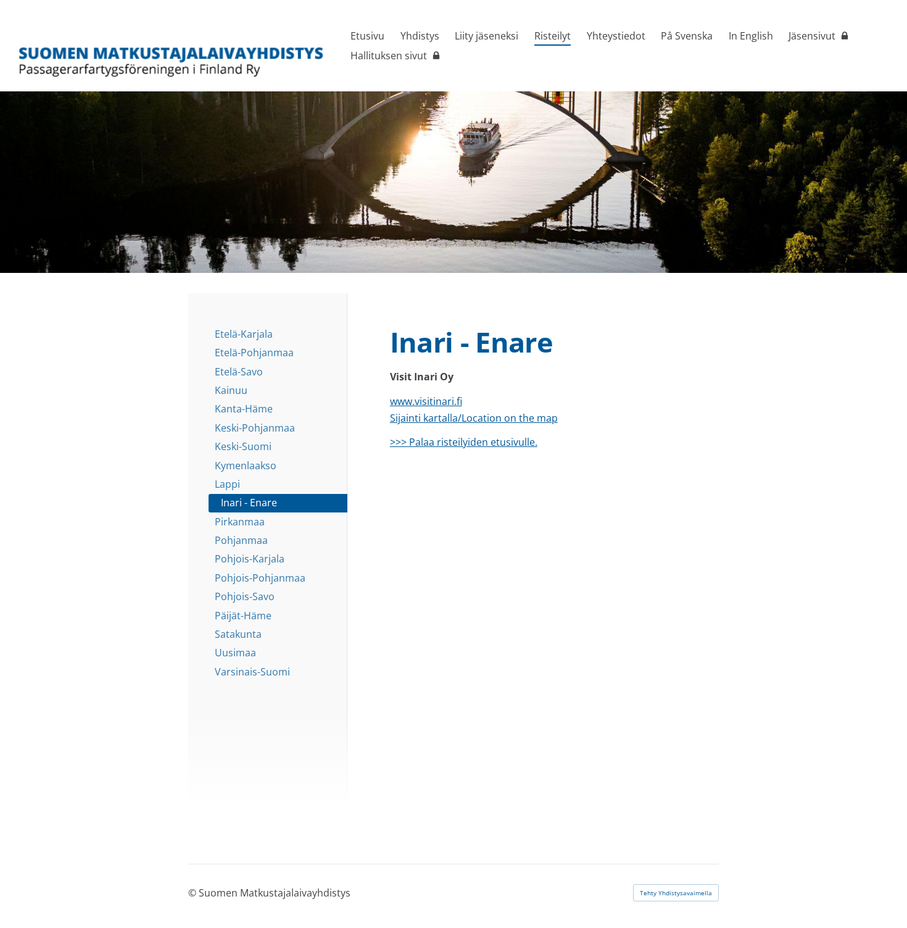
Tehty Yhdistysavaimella (676, 892)
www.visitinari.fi (426, 401)
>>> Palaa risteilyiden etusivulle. (463, 442)
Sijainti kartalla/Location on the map (474, 418)
